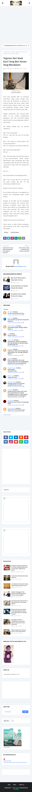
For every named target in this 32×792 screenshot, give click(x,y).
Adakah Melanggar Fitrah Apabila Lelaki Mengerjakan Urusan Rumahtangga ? (18, 593)
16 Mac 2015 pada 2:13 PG (15, 346)
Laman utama (6, 51)
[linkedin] (16, 437)
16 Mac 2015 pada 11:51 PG (15, 379)
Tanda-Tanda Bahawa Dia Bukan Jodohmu (19, 576)
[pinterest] (26, 437)
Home (9, 784)
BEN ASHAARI (7, 761)
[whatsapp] (21, 442)
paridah (10, 358)
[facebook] (6, 437)
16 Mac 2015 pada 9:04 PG (15, 355)
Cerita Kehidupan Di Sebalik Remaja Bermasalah (19, 287)
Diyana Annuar (12, 368)
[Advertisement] (16, 25)
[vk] (6, 442)
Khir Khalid (11, 340)
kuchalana (11, 400)
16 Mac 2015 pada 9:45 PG (15, 364)
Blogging (16, 787)
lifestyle (13, 51)
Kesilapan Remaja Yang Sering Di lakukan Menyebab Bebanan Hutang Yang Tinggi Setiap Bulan (19, 568)
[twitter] (11, 437)
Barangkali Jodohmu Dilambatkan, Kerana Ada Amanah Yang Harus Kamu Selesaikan (18, 622)
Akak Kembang (12, 382)
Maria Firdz (11, 376)
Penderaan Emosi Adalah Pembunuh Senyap (18, 295)
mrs (9, 334)
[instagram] (11, 442)
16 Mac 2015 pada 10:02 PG (15, 372)
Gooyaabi (16, 789)
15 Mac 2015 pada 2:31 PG (15, 330)
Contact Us (21, 784)
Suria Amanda (12, 408)
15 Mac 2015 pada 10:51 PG (15, 337)
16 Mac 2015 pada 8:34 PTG (15, 405)
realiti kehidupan (15, 232)
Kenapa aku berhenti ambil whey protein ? (16, 762)
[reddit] (21, 437)
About (14, 784)
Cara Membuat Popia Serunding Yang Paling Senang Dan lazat (19, 584)
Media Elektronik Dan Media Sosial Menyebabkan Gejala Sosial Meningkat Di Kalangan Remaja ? (19, 612)
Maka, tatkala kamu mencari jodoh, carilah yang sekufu (18, 630)
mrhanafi (10, 318)
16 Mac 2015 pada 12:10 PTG (15, 386)
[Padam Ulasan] (23, 315)
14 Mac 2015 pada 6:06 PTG (15, 322)
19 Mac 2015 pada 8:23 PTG (15, 411)
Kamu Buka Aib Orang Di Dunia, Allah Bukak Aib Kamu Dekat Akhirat (19, 602)
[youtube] (16, 442)
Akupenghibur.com (9, 68)
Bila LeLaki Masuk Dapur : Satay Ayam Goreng (18, 279)
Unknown (10, 312)
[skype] (26, 442)
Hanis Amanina (12, 326)
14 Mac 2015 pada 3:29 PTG (15, 315)
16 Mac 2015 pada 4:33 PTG (15, 397)
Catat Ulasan (6, 414)
